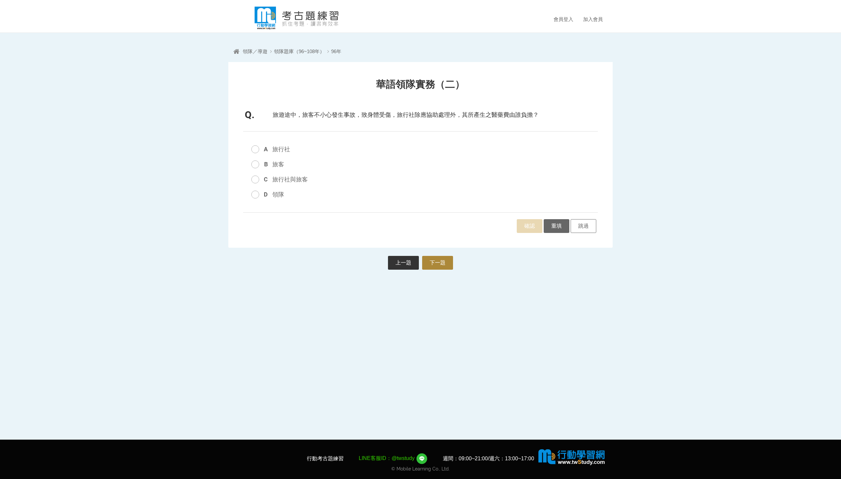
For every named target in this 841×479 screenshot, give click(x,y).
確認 (529, 226)
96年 (336, 51)
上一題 (403, 262)
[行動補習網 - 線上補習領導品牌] (571, 457)
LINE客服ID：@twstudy (387, 458)
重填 (556, 226)
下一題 (437, 262)
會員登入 (563, 19)
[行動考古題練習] (287, 18)
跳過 (583, 226)
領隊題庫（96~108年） (299, 51)
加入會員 (593, 19)
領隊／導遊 (255, 51)
